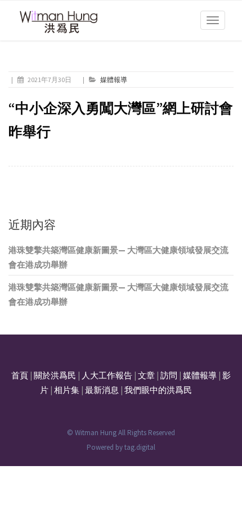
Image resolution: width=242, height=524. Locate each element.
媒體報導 (113, 79)
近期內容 (32, 224)
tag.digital (139, 447)
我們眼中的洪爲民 (158, 390)
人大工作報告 (107, 375)
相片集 (66, 390)
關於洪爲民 (55, 375)
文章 (146, 375)
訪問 (168, 375)
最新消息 (102, 390)
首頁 (19, 375)
